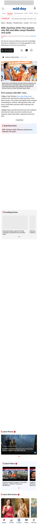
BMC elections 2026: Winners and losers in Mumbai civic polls (17, 131)
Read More (19, 120)
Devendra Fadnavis (23, 96)
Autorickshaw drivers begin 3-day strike (22, 18)
